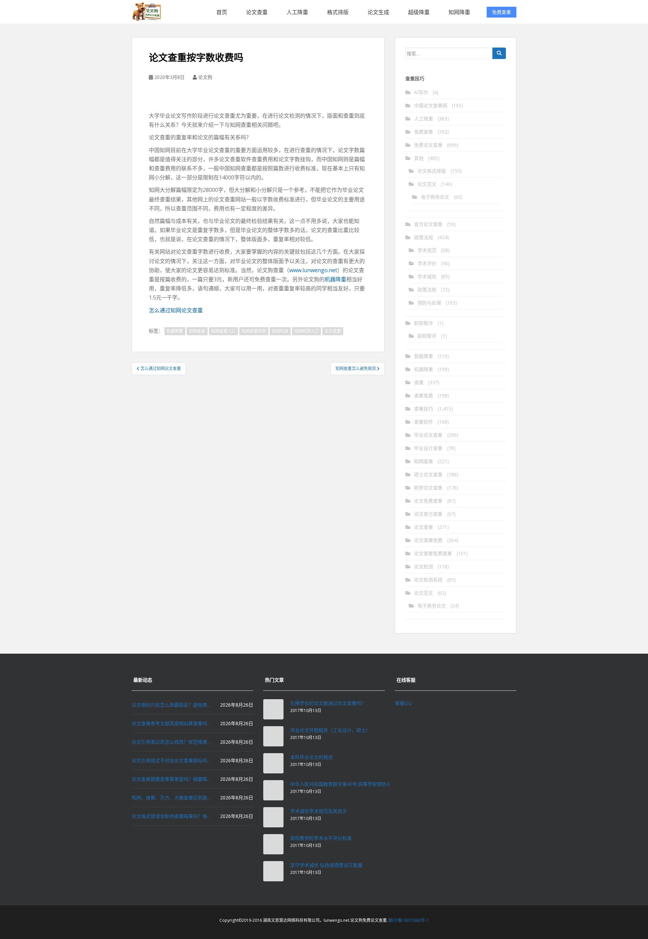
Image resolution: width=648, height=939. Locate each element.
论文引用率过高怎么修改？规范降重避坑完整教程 (172, 742)
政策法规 (423, 237)
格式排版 (338, 12)
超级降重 (419, 12)
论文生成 (378, 12)
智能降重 (423, 356)
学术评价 (426, 263)
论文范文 (426, 184)
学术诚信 (426, 276)
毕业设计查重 (428, 448)
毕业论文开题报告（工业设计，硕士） (330, 730)
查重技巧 (423, 408)
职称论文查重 (428, 487)
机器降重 (335, 279)
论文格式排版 (431, 171)
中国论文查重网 (430, 105)
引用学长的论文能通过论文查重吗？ (328, 703)
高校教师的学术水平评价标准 (321, 838)
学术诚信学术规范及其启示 (318, 811)
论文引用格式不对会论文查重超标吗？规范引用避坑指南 (172, 760)
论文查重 (257, 12)
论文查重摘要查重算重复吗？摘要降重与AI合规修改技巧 (172, 779)
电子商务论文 (435, 197)
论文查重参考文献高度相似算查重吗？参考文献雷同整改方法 (172, 723)
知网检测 (280, 331)
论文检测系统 (428, 579)
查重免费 (423, 395)
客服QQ (403, 703)
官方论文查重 (428, 224)
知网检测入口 (306, 331)
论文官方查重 (428, 514)
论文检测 (423, 566)
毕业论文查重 (428, 435)
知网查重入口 (223, 331)
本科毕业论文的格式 (311, 757)
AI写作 (421, 92)
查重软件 (423, 422)
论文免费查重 (428, 500)
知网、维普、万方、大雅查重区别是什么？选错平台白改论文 (172, 797)
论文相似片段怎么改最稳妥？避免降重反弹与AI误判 (172, 705)
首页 (221, 12)
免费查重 (501, 12)
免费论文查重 (428, 145)
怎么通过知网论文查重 (176, 310)
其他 (419, 158)
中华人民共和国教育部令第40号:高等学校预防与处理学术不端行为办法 (364, 784)
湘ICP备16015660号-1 (408, 920)
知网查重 (197, 331)
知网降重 (459, 12)
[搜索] (499, 53)
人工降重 (297, 12)
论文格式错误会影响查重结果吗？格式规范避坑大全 (172, 816)
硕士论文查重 (428, 474)
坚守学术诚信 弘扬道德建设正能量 (326, 865)
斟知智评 (423, 323)
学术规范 (426, 250)
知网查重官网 (254, 331)
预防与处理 (429, 303)
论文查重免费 (428, 540)
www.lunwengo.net (313, 270)
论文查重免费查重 (433, 553)
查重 (419, 382)
